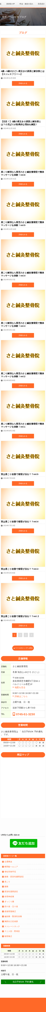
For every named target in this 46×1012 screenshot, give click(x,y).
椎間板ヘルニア (11, 867)
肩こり (7, 882)
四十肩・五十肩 (11, 907)
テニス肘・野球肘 (12, 931)
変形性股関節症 (11, 892)
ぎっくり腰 (9, 902)
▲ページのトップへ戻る (23, 648)
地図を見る (20, 687)
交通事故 (8, 862)
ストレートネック (12, 926)
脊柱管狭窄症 (10, 872)
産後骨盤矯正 (10, 911)
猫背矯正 (8, 936)
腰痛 (6, 887)
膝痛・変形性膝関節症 (14, 877)
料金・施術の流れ (26, 4)
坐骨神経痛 (9, 897)
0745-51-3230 (25, 714)
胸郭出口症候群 (11, 921)
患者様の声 (10, 4)
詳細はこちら (21, 696)
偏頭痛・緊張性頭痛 (13, 916)
